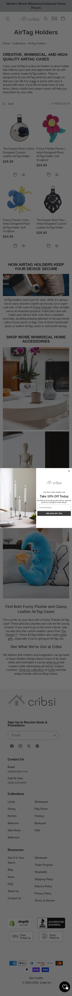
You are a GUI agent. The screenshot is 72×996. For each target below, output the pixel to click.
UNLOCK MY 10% (54, 513)
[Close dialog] (69, 471)
